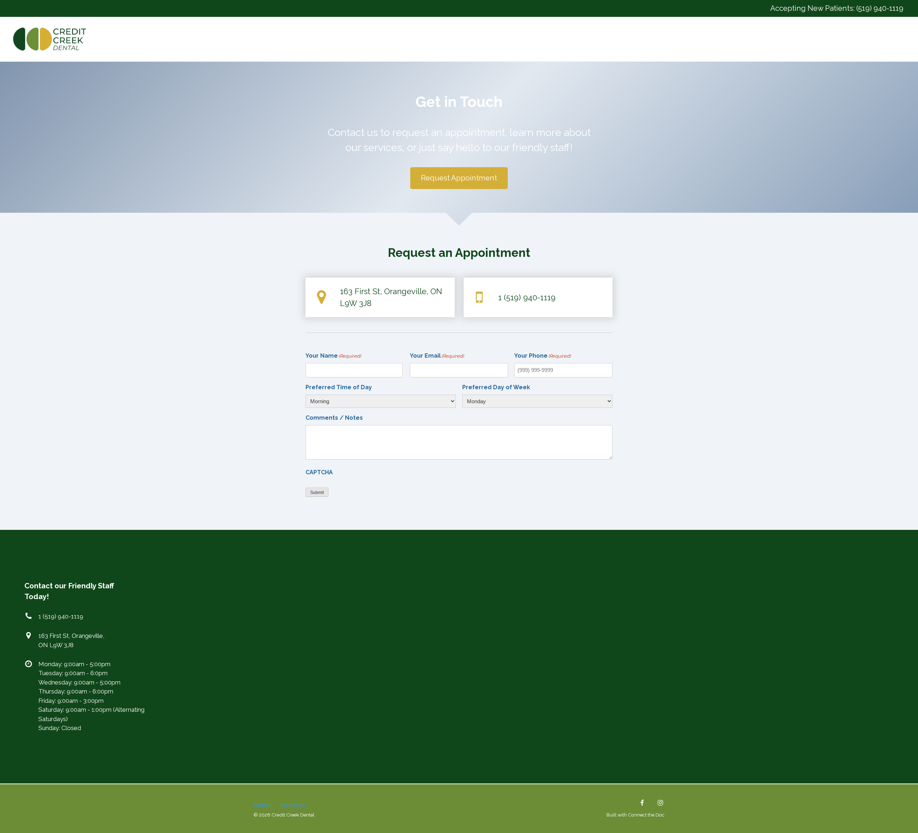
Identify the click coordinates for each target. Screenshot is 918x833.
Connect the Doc (646, 815)
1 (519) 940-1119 (526, 297)
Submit (317, 492)
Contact (293, 805)
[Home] (51, 39)
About (262, 805)
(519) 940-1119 (879, 8)
